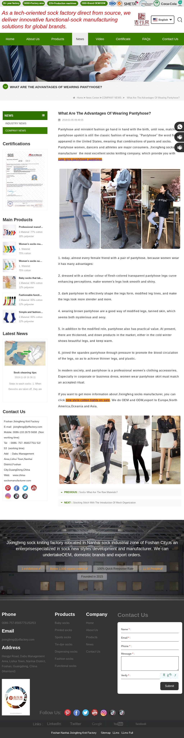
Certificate (123, 39)
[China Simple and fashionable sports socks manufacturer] (9, 316)
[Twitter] (25, 488)
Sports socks (63, 637)
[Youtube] (34, 488)
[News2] (92, 63)
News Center (92, 97)
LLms (116, 732)
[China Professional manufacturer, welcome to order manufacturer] (9, 231)
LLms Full (127, 732)
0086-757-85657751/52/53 (19, 622)
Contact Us (170, 39)
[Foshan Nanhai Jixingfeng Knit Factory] (141, 20)
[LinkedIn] (54, 723)
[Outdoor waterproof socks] (25, 353)
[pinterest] (8, 488)
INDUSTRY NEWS (15, 123)
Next (46, 176)
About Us (33, 39)
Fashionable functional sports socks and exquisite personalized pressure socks (31, 295)
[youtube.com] (119, 723)
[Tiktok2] (25, 496)
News (80, 39)
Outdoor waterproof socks (25, 372)
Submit (169, 685)
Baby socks (62, 622)
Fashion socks (64, 658)
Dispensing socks (66, 651)
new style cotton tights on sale (88, 400)
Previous (4, 176)
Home (10, 39)
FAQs (146, 39)
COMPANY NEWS (111, 97)
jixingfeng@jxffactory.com (18, 639)
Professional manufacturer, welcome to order (31, 227)
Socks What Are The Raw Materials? (98, 492)
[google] (97, 723)
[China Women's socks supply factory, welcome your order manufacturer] (9, 265)
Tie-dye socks (63, 644)
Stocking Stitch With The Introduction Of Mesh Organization (104, 502)
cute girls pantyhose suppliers (80, 159)
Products (57, 39)
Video (100, 39)
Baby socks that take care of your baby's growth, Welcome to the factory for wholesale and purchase (31, 278)
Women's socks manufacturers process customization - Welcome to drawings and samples (31, 244)
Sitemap (106, 732)
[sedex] (25, 180)
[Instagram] (8, 496)
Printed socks (63, 630)
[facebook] (140, 723)
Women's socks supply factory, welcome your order (31, 261)
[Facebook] (16, 488)
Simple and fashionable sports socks (31, 312)
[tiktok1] (16, 496)
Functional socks (65, 665)
